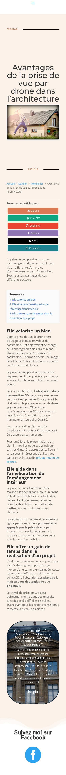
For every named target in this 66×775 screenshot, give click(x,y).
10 (46, 697)
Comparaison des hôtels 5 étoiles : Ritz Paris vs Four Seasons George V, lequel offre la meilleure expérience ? (33, 637)
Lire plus (33, 691)
